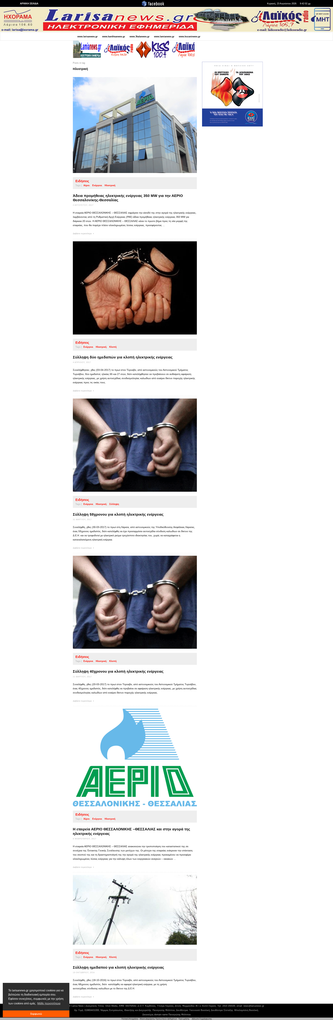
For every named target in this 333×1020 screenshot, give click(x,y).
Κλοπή (113, 347)
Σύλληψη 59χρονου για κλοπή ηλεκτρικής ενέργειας (118, 514)
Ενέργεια (97, 185)
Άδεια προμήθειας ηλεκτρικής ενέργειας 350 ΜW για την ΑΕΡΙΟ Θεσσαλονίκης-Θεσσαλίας (128, 198)
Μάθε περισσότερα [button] (48, 1003)
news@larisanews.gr (253, 1006)
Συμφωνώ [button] (36, 1013)
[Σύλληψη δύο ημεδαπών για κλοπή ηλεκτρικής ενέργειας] (129, 287)
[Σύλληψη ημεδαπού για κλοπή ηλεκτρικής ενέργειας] (129, 909)
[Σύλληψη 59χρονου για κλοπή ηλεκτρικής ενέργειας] (129, 445)
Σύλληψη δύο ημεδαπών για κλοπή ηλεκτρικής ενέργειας (123, 357)
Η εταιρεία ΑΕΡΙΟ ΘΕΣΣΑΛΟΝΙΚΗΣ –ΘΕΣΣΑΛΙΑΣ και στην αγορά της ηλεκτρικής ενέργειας (131, 831)
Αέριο (86, 185)
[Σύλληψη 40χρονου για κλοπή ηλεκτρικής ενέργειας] (129, 602)
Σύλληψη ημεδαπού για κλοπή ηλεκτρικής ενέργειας (118, 967)
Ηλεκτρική (110, 185)
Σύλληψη (114, 504)
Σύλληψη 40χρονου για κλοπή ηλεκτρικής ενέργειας (118, 671)
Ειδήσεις (82, 181)
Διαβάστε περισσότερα (82, 233)
